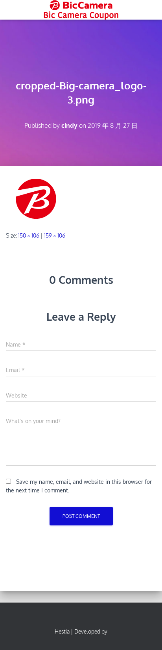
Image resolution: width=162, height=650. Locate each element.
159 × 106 (54, 235)
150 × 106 (28, 235)
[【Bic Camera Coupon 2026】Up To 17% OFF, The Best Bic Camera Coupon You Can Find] (81, 10)
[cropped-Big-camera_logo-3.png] (37, 198)
